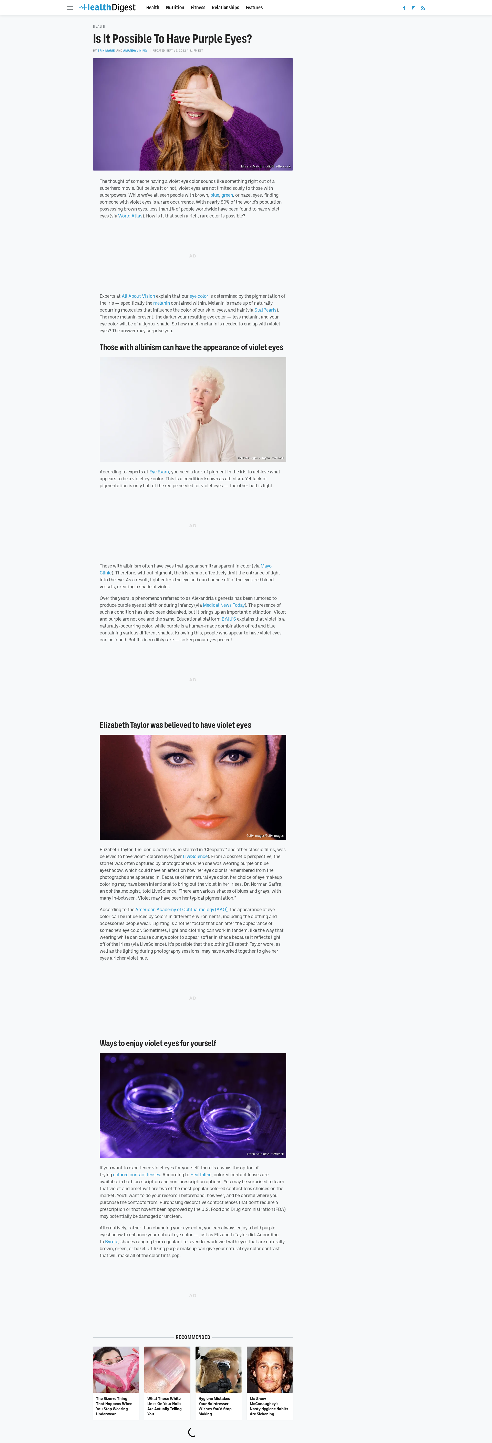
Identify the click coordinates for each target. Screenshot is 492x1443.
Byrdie (111, 1241)
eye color (199, 296)
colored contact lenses (136, 1174)
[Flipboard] (413, 8)
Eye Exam (159, 471)
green (227, 195)
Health (152, 8)
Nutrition (175, 8)
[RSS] (422, 8)
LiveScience (195, 856)
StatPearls (265, 310)
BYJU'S (229, 619)
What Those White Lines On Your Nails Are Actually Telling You (164, 1406)
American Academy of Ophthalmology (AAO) (181, 909)
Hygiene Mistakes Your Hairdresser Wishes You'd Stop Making (215, 1406)
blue (214, 195)
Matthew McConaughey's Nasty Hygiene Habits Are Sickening (269, 1406)
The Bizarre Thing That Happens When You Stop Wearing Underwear (114, 1406)
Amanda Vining (135, 50)
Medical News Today (224, 605)
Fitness (198, 8)
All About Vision (138, 296)
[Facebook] (404, 8)
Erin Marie (106, 50)
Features (254, 8)
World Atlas (130, 215)
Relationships (225, 8)
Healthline (200, 1174)
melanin (161, 303)
